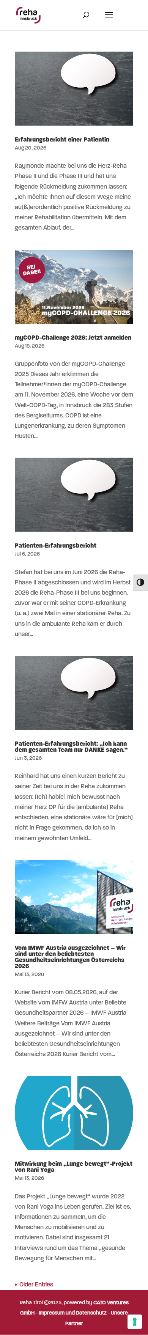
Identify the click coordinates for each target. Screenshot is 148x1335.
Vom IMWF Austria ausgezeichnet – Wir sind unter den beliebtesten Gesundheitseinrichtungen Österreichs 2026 (70, 957)
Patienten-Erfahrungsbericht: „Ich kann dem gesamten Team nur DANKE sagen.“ (71, 747)
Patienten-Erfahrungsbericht (55, 546)
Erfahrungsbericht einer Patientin (62, 140)
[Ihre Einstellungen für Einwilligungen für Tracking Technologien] (135, 1322)
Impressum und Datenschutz (73, 1313)
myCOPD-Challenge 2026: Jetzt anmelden (73, 338)
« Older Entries (34, 1285)
